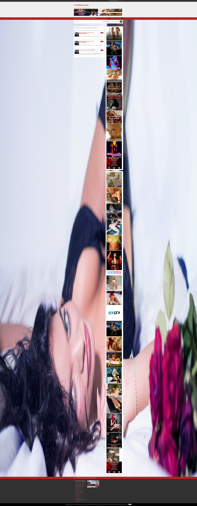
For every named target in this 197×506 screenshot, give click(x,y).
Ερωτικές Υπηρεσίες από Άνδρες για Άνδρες (86, 34)
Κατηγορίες (80, 18)
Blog (83, 18)
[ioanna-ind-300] (114, 290)
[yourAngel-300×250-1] (114, 68)
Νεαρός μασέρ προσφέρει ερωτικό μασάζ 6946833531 (86, 33)
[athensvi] (114, 367)
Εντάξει (130, 504)
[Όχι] (195, 504)
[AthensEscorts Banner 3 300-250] (114, 123)
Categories (78, 477)
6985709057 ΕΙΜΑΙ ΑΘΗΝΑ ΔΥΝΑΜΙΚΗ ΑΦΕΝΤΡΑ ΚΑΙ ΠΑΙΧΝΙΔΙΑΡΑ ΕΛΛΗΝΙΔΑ (80, 487)
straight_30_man (94, 34)
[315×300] (114, 110)
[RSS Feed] (74, 0)
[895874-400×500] (114, 432)
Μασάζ (81, 43)
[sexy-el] (114, 304)
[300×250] (114, 39)
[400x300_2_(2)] (114, 168)
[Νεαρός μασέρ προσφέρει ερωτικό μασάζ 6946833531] (77, 36)
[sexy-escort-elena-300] (114, 395)
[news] (114, 320)
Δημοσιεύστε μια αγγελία (115, 18)
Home (76, 18)
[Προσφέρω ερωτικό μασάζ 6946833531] (77, 53)
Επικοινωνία (88, 18)
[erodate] (114, 94)
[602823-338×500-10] (114, 412)
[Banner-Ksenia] (114, 234)
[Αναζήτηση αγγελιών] (121, 22)
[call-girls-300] (114, 140)
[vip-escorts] (114, 55)
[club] (114, 218)
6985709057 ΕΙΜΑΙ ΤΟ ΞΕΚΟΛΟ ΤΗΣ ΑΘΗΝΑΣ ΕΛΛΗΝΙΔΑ (79, 492)
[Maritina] (114, 351)
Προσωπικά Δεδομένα (92, 477)
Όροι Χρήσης (93, 18)
